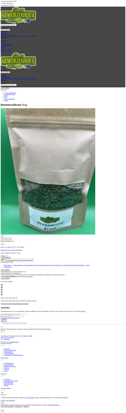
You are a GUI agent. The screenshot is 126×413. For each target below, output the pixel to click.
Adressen (19, 36)
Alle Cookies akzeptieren (7, 406)
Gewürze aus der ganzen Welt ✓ (8, 5)
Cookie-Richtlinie (9, 353)
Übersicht (3, 36)
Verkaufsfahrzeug (9, 363)
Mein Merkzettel (8, 382)
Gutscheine (7, 379)
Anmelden (3, 33)
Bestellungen (33, 36)
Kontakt (6, 385)
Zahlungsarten (26, 36)
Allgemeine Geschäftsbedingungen (13, 355)
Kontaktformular (14, 342)
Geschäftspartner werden (11, 381)
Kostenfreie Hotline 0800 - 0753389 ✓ (9, 1)
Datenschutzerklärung (10, 350)
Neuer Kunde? (81, 311)
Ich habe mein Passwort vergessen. (10, 318)
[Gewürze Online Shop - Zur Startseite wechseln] (18, 23)
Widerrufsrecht (8, 352)
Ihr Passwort (4, 316)
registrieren (6, 34)
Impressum (7, 349)
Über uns (6, 368)
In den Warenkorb (5, 257)
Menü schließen (5, 30)
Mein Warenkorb (8, 384)
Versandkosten (31, 397)
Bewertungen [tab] (8, 267)
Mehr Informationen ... (54, 405)
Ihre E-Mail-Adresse (6, 314)
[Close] (2, 236)
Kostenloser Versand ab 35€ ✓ (8, 3)
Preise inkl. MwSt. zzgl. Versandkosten (11, 250)
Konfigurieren (18, 406)
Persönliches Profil (11, 36)
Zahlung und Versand (10, 366)
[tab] (46, 265)
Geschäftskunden (8, 365)
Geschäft (6, 369)
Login (5, 371)
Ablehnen (26, 406)
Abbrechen (4, 321)
